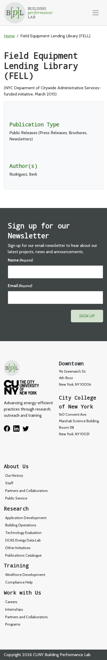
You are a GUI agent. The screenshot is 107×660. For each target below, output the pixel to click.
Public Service (16, 498)
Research (16, 508)
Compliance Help (19, 582)
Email (20, 285)
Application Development (25, 517)
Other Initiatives (18, 547)
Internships (14, 609)
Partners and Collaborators (26, 490)
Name (20, 260)
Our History (14, 475)
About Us (16, 466)
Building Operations (20, 525)
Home (9, 35)
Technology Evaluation (23, 532)
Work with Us (22, 592)
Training (16, 565)
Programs (13, 624)
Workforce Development (25, 574)
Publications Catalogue (23, 555)
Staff (9, 483)
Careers (11, 601)
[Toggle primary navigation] (95, 13)
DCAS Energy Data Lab (23, 540)
